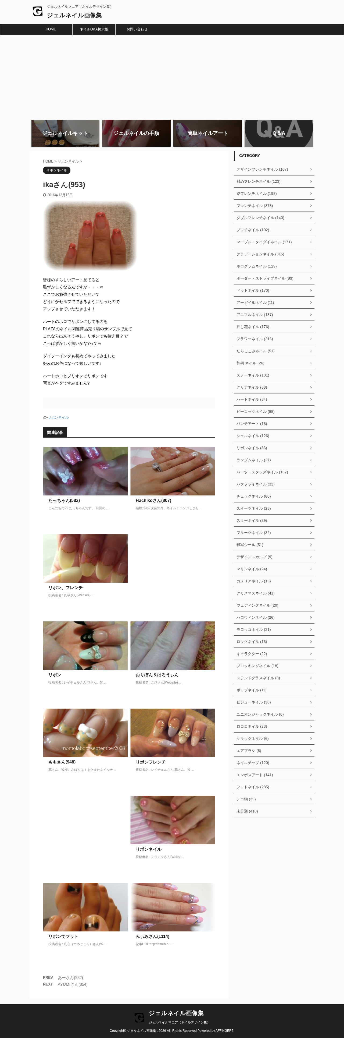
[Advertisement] (172, 75)
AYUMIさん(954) (73, 984)
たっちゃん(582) (64, 500)
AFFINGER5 (225, 1031)
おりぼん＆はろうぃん (157, 675)
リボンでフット (63, 936)
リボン (54, 675)
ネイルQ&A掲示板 (94, 29)
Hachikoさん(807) (153, 500)
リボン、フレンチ (65, 587)
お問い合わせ (137, 29)
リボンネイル (58, 417)
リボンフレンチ (151, 762)
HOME (51, 29)
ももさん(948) (62, 762)
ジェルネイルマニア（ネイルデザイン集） (179, 1022)
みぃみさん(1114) (152, 936)
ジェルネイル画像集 (74, 15)
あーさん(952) (70, 977)
